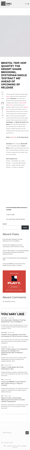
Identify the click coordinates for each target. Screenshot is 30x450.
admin (2, 109)
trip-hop (23, 219)
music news (12, 219)
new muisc (17, 219)
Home (2, 442)
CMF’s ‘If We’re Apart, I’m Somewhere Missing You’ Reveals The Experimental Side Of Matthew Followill (16, 252)
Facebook (8, 209)
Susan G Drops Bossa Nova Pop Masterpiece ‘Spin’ (12, 368)
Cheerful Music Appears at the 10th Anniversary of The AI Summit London (14, 335)
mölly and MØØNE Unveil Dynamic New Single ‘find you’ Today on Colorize (13, 383)
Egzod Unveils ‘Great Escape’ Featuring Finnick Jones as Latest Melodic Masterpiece (13, 399)
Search (5, 224)
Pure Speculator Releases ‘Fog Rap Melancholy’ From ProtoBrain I (13, 321)
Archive (7, 442)
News (13, 214)
